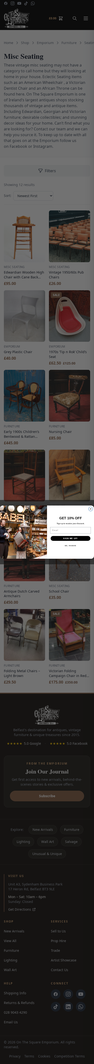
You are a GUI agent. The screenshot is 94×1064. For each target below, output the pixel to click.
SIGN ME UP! (70, 538)
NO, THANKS (70, 545)
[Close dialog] (90, 509)
